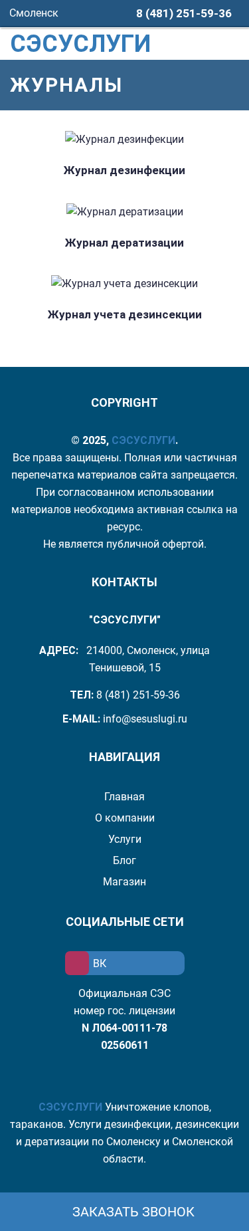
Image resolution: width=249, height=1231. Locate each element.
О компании (125, 818)
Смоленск (35, 13)
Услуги (124, 839)
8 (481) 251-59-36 (184, 13)
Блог (124, 860)
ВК (99, 963)
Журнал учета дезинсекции (125, 314)
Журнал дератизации (124, 242)
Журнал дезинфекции (124, 170)
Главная (124, 796)
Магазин (124, 881)
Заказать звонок (132, 1212)
